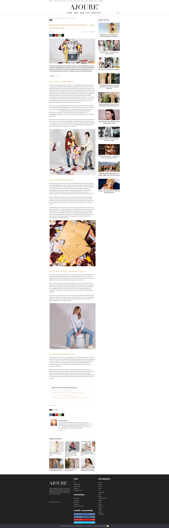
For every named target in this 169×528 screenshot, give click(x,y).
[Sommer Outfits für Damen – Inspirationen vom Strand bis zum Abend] (56, 447)
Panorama (100, 506)
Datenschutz (76, 504)
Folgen (92, 516)
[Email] (62, 35)
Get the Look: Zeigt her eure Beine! (109, 69)
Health (99, 494)
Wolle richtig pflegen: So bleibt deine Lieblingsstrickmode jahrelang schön (88, 454)
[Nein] (167, 526)
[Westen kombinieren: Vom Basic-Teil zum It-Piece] (109, 132)
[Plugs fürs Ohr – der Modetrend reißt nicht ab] (109, 45)
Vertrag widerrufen (78, 490)
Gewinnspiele (101, 492)
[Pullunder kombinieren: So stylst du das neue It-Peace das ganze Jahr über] (109, 78)
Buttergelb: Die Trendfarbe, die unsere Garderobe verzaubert (109, 35)
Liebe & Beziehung (102, 498)
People (99, 508)
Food (99, 490)
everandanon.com (53, 111)
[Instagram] (60, 430)
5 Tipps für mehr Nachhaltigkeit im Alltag (62, 390)
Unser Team (76, 500)
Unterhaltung (101, 514)
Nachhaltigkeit (55, 409)
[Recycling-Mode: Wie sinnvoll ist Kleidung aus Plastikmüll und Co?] (109, 97)
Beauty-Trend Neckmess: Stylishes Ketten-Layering (109, 191)
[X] (53, 35)
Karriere (100, 496)
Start (50, 18)
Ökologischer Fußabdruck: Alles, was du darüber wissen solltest (68, 392)
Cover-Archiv (76, 498)
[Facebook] (50, 35)
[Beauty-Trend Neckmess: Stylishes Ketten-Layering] (109, 184)
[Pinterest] (56, 35)
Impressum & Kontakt (78, 506)
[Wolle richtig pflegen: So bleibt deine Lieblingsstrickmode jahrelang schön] (88, 447)
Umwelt (100, 512)
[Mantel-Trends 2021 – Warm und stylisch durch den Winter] (109, 149)
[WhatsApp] (59, 35)
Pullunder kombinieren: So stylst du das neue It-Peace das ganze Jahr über (109, 86)
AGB (75, 482)
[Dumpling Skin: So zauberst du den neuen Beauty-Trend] (109, 114)
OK (107, 525)
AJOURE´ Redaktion (63, 420)
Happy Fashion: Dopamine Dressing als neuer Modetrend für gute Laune (70, 397)
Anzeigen (56, 75)
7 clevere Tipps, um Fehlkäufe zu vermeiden (63, 395)
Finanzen (100, 486)
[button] (118, 12)
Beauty (99, 482)
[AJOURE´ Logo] (84, 7)
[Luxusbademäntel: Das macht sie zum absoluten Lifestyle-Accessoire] (56, 463)
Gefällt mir (91, 514)
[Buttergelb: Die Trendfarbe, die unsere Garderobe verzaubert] (109, 28)
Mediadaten (76, 502)
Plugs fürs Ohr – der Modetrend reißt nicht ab (109, 53)
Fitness (99, 488)
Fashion (53, 18)
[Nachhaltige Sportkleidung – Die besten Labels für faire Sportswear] (109, 166)
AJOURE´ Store (77, 486)
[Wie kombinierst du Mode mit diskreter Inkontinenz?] (72, 463)
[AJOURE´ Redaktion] (54, 425)
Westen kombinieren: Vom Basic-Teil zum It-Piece (109, 139)
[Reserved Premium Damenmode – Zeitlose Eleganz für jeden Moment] (88, 463)
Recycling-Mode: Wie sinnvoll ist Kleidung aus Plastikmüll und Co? (109, 105)
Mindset (100, 504)
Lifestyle (100, 500)
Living (99, 502)
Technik (100, 510)
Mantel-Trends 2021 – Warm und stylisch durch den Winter (109, 157)
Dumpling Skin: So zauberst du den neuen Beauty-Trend (109, 122)
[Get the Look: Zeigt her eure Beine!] (109, 62)
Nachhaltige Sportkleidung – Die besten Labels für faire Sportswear (109, 174)
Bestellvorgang (77, 484)
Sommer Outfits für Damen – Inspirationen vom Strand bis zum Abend (55, 454)
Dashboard (76, 488)
